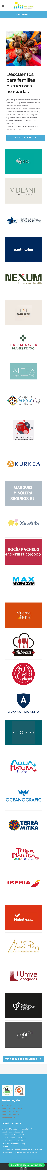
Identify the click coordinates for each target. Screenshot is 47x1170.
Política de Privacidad (12, 1109)
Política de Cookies (10, 1112)
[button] (26, 1165)
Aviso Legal (7, 1106)
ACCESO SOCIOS (23, 138)
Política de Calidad (10, 1115)
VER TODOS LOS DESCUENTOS (21, 1059)
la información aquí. (25, 129)
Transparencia (8, 1118)
